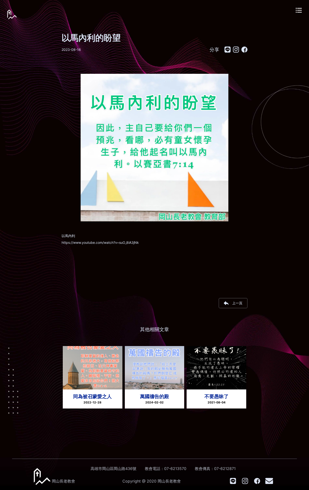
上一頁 (237, 303)
